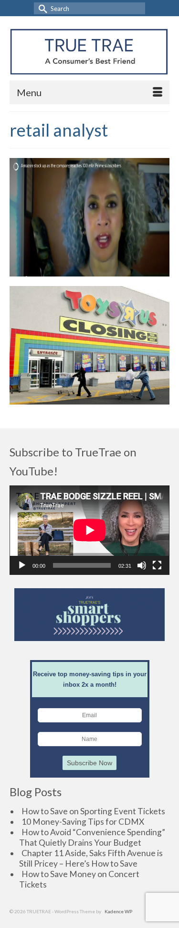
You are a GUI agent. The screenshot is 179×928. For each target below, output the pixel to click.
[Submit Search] (41, 8)
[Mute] (142, 565)
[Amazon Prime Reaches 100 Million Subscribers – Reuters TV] (89, 217)
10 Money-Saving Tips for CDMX (82, 822)
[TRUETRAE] (89, 51)
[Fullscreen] (157, 565)
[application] (89, 530)
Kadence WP (118, 911)
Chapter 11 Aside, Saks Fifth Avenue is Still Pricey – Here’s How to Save (91, 858)
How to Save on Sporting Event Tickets (93, 811)
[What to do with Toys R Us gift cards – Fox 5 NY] (89, 345)
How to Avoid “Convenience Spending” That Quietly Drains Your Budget (92, 837)
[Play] (22, 565)
